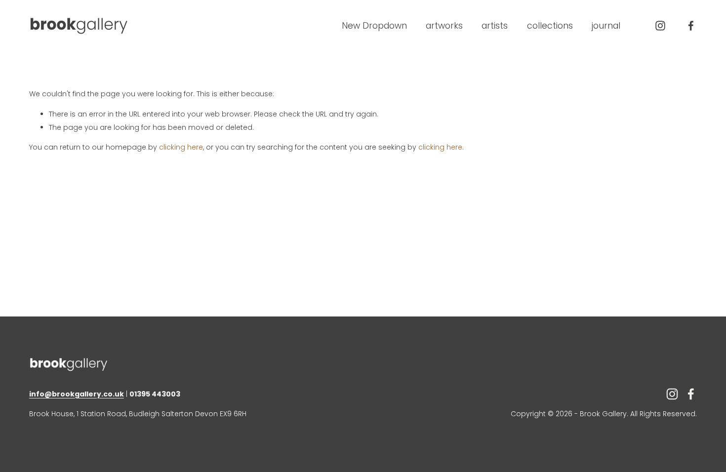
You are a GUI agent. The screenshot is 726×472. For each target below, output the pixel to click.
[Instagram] (660, 26)
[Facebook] (691, 26)
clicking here (181, 147)
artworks (444, 26)
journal (606, 26)
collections (550, 26)
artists (495, 26)
